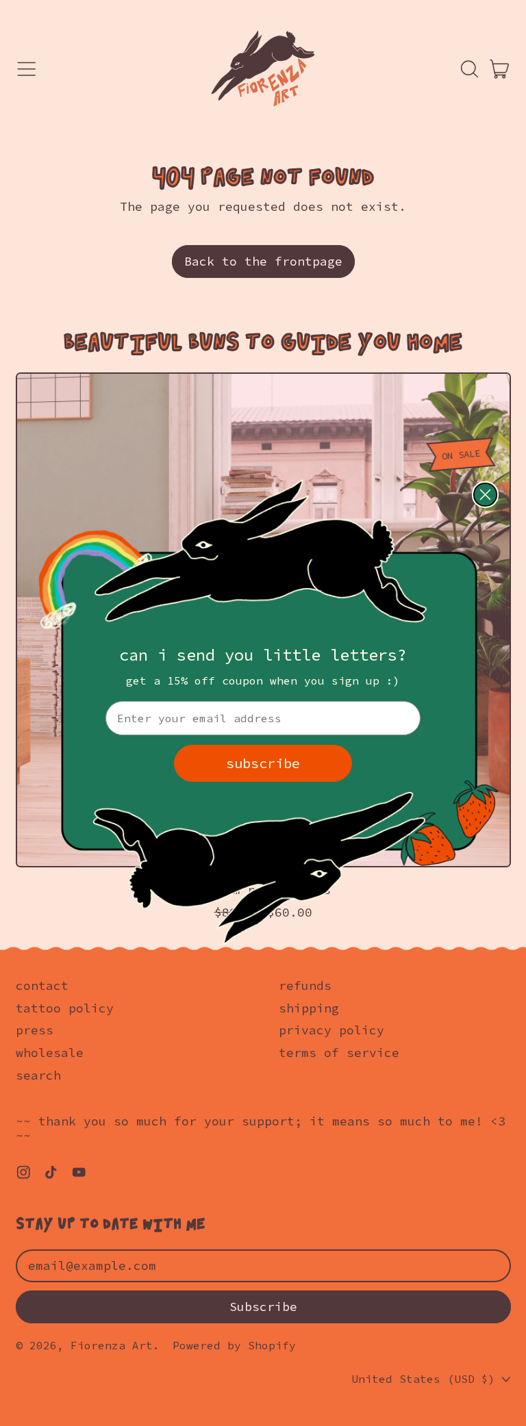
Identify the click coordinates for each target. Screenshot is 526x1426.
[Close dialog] (485, 495)
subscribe (263, 763)
